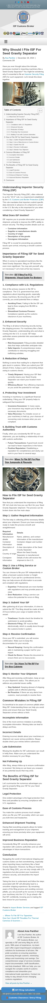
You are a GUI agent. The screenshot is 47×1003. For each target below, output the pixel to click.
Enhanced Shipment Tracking (18, 175)
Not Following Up (14, 162)
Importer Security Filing (34, 74)
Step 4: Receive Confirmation (18, 147)
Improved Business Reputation (19, 177)
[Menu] (6, 41)
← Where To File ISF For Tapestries (17, 915)
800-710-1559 (13, 5)
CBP (41, 200)
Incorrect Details (14, 157)
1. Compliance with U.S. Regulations (20, 124)
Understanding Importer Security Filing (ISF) (22, 114)
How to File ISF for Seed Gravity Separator (22, 137)
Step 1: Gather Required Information (20, 139)
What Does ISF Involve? (17, 116)
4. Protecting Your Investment (18, 132)
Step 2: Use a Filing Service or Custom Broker (24, 142)
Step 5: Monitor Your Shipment (18, 149)
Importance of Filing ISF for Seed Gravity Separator (21, 121)
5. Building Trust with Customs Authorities (22, 134)
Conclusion (10, 180)
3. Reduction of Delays (16, 129)
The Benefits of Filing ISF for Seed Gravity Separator (22, 166)
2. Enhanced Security (16, 127)
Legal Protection (14, 170)
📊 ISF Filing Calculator (23, 990)
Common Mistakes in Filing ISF (18, 152)
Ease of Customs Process (17, 172)
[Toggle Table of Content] (39, 110)
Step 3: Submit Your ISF (16, 144)
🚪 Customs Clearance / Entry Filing (23, 997)
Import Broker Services (20, 907)
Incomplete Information (16, 155)
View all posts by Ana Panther (18, 983)
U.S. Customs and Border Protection (23, 200)
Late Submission (14, 160)
